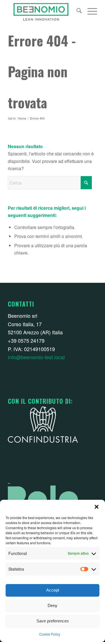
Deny (52, 605)
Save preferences (52, 620)
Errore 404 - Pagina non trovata (42, 71)
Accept (52, 590)
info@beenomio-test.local (36, 357)
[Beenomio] (43, 11)
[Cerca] (76, 11)
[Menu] (89, 11)
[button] (96, 507)
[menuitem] (76, 11)
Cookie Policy (49, 634)
